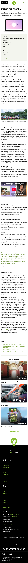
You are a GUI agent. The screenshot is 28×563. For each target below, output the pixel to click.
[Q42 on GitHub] (15, 549)
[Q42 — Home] (14, 3)
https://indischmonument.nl (9, 58)
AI (3, 489)
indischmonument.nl (13, 152)
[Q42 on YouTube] (12, 549)
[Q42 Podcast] (18, 549)
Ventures (5, 472)
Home (4, 463)
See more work (13, 431)
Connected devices (7, 505)
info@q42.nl (14, 516)
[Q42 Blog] (21, 549)
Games (4, 500)
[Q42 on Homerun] (24, 549)
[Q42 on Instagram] (7, 549)
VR (3, 495)
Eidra (24, 2)
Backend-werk (6, 507)
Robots (4, 502)
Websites (5, 493)
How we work (6, 467)
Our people (5, 474)
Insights (4, 476)
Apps (4, 491)
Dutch (11, 452)
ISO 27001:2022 (10, 545)
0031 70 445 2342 (14, 514)
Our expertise (6, 465)
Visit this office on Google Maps (10, 524)
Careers (5, 481)
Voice (4, 498)
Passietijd (7, 329)
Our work (5, 470)
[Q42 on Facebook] (10, 549)
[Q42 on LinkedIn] (4, 549)
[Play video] (14, 25)
